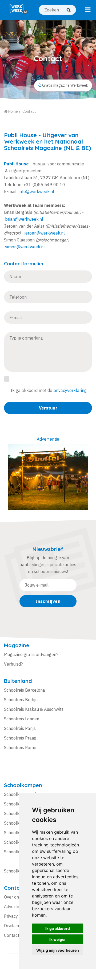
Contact (29, 111)
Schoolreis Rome (20, 747)
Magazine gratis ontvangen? (31, 654)
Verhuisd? (13, 664)
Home (12, 111)
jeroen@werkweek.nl (44, 233)
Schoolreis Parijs (20, 728)
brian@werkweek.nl (24, 219)
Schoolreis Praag (20, 738)
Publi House (20, 135)
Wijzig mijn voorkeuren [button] (57, 950)
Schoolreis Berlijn (21, 699)
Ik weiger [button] (57, 939)
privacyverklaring (70, 390)
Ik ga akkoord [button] (57, 928)
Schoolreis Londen (21, 718)
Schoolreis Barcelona (24, 690)
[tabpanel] (48, 59)
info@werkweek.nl (36, 191)
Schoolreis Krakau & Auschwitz (33, 709)
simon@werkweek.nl (25, 246)
